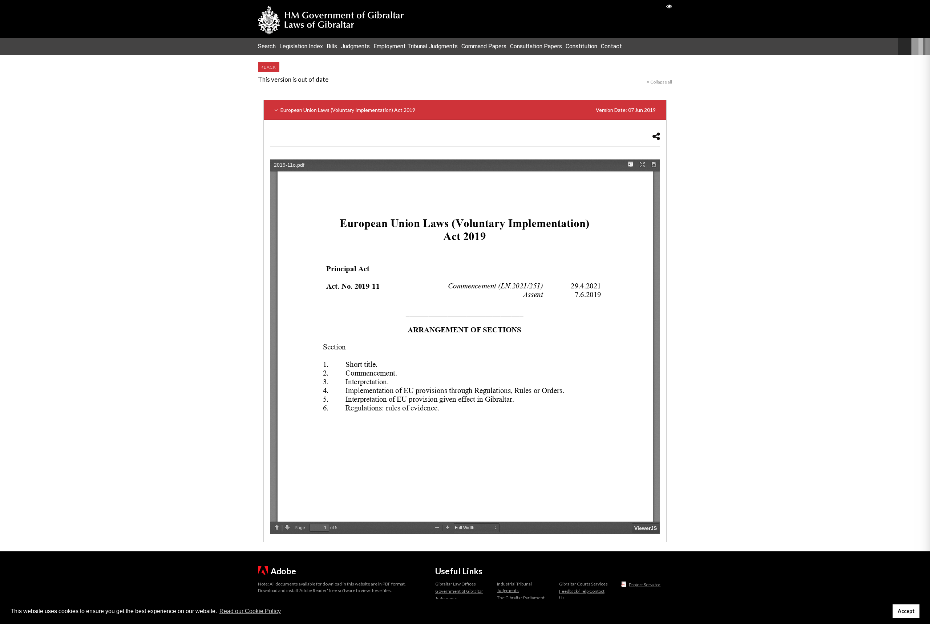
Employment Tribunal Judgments (415, 46)
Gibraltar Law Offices (455, 584)
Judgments (355, 46)
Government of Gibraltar (459, 591)
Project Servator (644, 584)
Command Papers (483, 46)
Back (269, 67)
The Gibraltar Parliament (521, 597)
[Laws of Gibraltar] (331, 19)
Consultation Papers (536, 46)
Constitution (581, 46)
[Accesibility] (669, 6)
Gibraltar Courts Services (583, 584)
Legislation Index (301, 46)
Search (267, 46)
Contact (611, 46)
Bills (332, 46)
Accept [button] (906, 611)
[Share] (656, 136)
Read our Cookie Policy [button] (250, 611)
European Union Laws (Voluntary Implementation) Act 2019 (467, 110)
